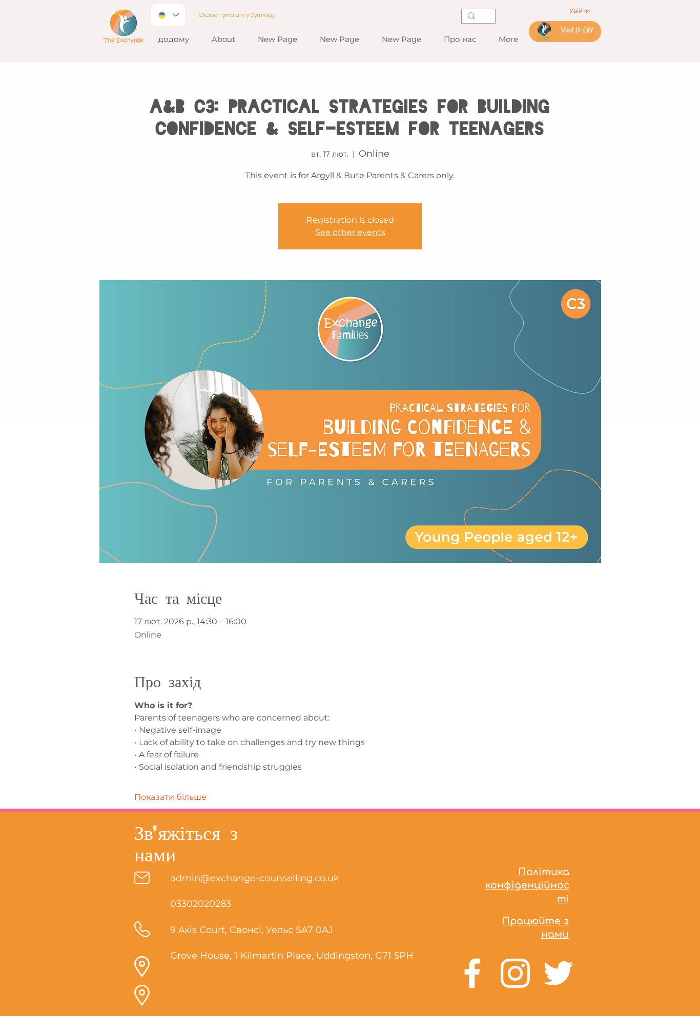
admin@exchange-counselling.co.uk (254, 878)
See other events (350, 232)
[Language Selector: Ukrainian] (168, 15)
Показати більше (170, 797)
